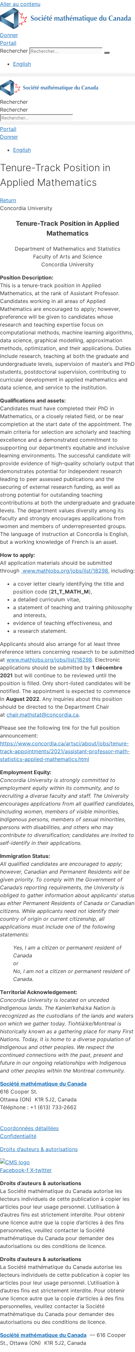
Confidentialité (18, 1136)
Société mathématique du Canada (43, 1335)
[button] (67, 75)
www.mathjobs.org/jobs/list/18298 (64, 570)
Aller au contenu (20, 4)
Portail (8, 43)
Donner (9, 35)
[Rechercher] (106, 53)
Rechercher (14, 50)
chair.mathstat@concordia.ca (43, 714)
